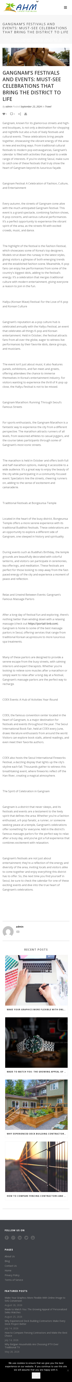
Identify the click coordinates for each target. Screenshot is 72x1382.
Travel (15, 39)
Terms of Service (14, 1279)
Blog (7, 1261)
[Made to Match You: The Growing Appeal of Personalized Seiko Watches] (36, 1042)
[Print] (27, 114)
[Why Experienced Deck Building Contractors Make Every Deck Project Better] (36, 1105)
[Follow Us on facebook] (7, 1238)
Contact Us (11, 1265)
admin (9, 106)
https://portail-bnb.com (42, 623)
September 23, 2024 (31, 106)
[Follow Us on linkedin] (20, 1238)
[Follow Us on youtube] (33, 1238)
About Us (10, 1256)
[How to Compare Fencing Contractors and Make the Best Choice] (36, 1167)
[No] (67, 1370)
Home (6, 39)
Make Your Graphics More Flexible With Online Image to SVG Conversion (37, 1009)
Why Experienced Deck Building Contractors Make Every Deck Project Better (37, 1133)
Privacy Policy (12, 1275)
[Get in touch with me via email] (18, 932)
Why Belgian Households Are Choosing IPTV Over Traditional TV (31, 1346)
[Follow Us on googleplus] (13, 1238)
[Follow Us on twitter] (26, 1238)
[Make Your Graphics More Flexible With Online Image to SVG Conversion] (36, 980)
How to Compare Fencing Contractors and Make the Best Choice (37, 1196)
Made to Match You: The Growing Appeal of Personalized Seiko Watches (37, 1071)
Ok (36, 1375)
